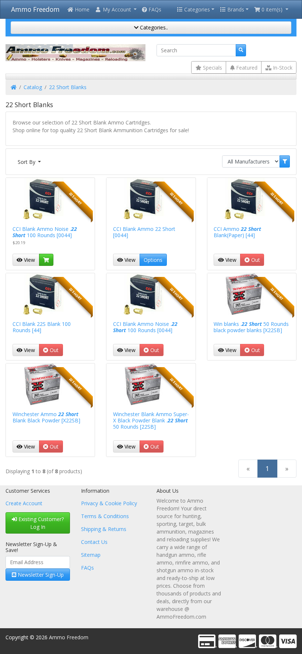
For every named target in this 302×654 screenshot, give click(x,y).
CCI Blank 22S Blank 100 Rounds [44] (42, 327)
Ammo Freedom (35, 9)
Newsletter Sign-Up (40, 574)
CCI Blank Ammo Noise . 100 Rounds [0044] (45, 232)
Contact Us (94, 541)
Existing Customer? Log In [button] (40, 523)
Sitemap (91, 554)
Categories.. (153, 27)
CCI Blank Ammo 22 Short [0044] (144, 232)
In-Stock (281, 67)
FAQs (154, 9)
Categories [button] (196, 9)
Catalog (33, 87)
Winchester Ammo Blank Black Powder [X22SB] (46, 417)
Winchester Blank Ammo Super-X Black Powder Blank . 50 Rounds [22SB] (151, 420)
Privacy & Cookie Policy (109, 503)
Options (153, 259)
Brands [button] (235, 9)
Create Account (24, 503)
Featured (246, 67)
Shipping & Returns (103, 528)
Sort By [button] (27, 161)
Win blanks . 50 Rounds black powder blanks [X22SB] (251, 327)
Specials (211, 67)
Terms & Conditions (105, 516)
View (28, 259)
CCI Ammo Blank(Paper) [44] (237, 232)
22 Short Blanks (68, 87)
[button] (115, 9)
